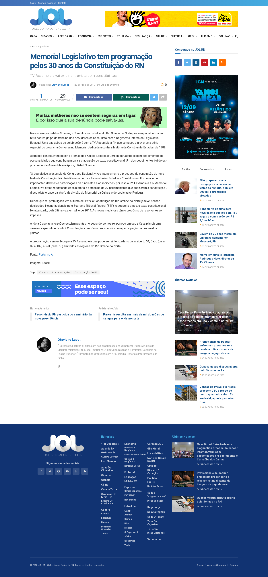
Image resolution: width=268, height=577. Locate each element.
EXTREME (129, 495)
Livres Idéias (155, 453)
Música (105, 522)
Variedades (154, 539)
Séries (127, 536)
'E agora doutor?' (156, 496)
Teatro (104, 533)
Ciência (105, 479)
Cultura (176, 36)
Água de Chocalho (107, 469)
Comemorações (61, 272)
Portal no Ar (46, 254)
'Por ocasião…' (110, 443)
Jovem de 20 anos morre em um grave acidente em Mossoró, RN (218, 237)
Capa (33, 36)
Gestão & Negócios (129, 460)
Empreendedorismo (135, 454)
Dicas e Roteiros (156, 533)
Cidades (46, 36)
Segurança (142, 36)
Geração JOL (155, 443)
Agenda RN (65, 36)
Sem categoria (156, 512)
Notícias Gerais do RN (156, 459)
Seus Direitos (155, 516)
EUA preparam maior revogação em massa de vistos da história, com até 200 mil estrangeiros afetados (216, 188)
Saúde (160, 36)
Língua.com (130, 481)
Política (123, 36)
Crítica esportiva (132, 491)
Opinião (152, 465)
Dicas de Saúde (155, 501)
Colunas (224, 36)
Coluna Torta (109, 489)
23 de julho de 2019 (85, 84)
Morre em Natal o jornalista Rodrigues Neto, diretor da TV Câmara (217, 258)
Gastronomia (108, 452)
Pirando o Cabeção (153, 472)
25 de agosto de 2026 (190, 330)
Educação (130, 477)
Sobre (33, 3)
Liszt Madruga (108, 461)
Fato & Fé (130, 506)
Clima (104, 484)
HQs (126, 523)
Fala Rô (151, 482)
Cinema (105, 513)
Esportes (104, 36)
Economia (85, 36)
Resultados (130, 500)
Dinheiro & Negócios (129, 449)
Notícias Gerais (132, 466)
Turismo (206, 36)
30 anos (43, 272)
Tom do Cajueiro (152, 523)
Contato (62, 3)
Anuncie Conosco (47, 3)
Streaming (129, 541)
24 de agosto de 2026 (212, 358)
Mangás (128, 528)
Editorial (129, 472)
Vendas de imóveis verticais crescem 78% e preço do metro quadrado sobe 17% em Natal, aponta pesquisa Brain (218, 394)
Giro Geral (153, 448)
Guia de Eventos (109, 84)
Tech (127, 545)
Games (128, 519)
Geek (191, 36)
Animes (128, 514)
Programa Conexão (106, 528)
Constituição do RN (86, 272)
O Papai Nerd (131, 532)
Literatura (106, 518)
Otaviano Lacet (60, 84)
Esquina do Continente (107, 502)
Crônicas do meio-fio (108, 496)
